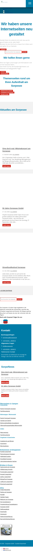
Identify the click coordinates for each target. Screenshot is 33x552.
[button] (29, 3)
